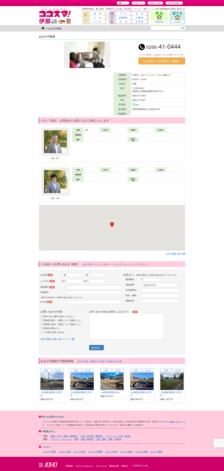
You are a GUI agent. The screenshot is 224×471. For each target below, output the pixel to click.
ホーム (124, 3)
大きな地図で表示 (174, 253)
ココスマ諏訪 (126, 451)
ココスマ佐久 (79, 451)
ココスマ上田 (64, 451)
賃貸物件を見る (96, 361)
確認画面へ (96, 347)
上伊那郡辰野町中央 (110, 392)
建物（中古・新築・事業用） (64, 435)
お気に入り (138, 3)
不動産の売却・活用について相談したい (61, 324)
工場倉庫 (139, 17)
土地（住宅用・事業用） (92, 435)
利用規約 (69, 465)
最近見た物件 (155, 3)
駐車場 (118, 439)
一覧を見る (81, 361)
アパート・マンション (61, 439)
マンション (97, 21)
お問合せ (124, 465)
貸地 (110, 439)
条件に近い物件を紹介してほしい (58, 316)
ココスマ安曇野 (95, 451)
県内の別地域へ (174, 3)
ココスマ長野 (49, 451)
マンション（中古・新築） (119, 435)
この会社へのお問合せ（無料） (162, 61)
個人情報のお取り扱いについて (56, 338)
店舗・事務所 (87, 439)
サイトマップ (101, 465)
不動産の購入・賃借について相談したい (61, 320)
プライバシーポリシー (84, 465)
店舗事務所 (123, 17)
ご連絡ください (175, 421)
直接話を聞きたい (51, 328)
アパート (123, 13)
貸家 (76, 439)
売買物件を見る (113, 361)
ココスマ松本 (111, 451)
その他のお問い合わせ (53, 332)
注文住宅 (177, 21)
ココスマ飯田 (156, 451)
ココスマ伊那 (141, 451)
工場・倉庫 (101, 439)
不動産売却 (159, 21)
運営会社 (113, 465)
